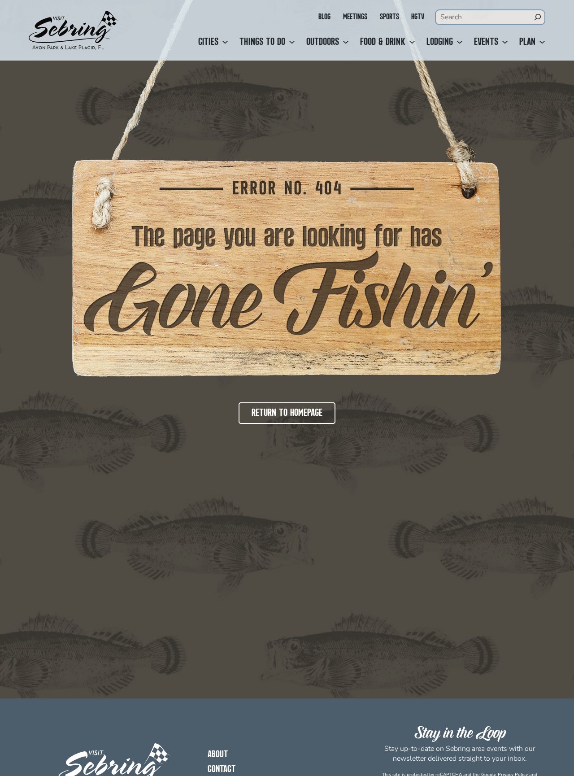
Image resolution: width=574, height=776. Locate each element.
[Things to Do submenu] (292, 42)
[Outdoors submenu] (346, 42)
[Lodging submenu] (460, 42)
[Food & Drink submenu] (412, 42)
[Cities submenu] (225, 42)
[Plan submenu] (542, 42)
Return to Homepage (287, 413)
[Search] (537, 17)
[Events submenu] (505, 42)
